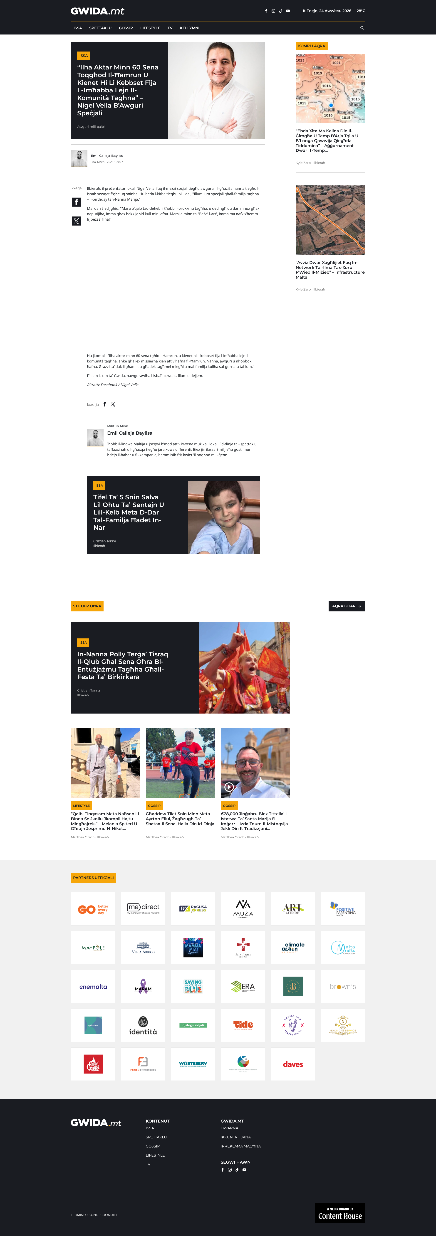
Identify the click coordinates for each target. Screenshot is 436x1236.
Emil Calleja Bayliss (107, 156)
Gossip (126, 28)
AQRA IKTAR (344, 606)
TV (170, 28)
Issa (78, 28)
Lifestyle (150, 28)
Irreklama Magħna (241, 1146)
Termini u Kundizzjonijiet (94, 1215)
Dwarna (229, 1128)
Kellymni (189, 28)
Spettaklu (100, 28)
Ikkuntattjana (236, 1137)
